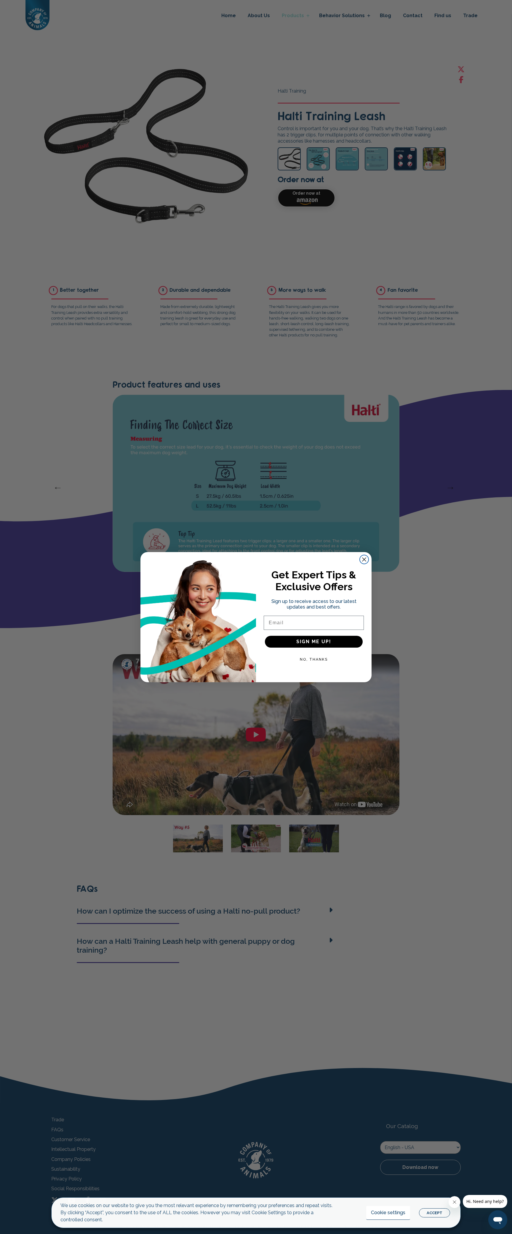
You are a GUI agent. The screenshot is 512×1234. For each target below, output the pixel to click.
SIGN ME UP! (313, 641)
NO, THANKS (314, 659)
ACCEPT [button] (434, 1213)
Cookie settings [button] (388, 1212)
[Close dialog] (364, 559)
